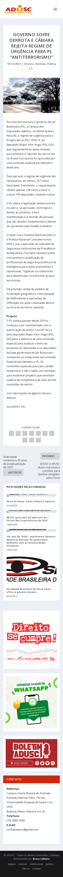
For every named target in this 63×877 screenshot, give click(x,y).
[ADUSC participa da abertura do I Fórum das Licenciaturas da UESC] (32, 511)
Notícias (40, 64)
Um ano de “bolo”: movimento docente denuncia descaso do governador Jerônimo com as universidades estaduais (31, 541)
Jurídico (49, 864)
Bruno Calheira (41, 858)
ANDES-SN (18, 406)
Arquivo (12, 864)
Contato (36, 868)
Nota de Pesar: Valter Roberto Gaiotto (31, 501)
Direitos (29, 64)
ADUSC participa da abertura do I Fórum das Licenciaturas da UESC (27, 519)
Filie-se (26, 868)
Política (51, 64)
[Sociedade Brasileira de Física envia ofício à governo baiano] (32, 569)
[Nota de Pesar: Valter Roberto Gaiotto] (32, 495)
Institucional (36, 864)
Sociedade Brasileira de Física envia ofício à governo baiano (29, 590)
